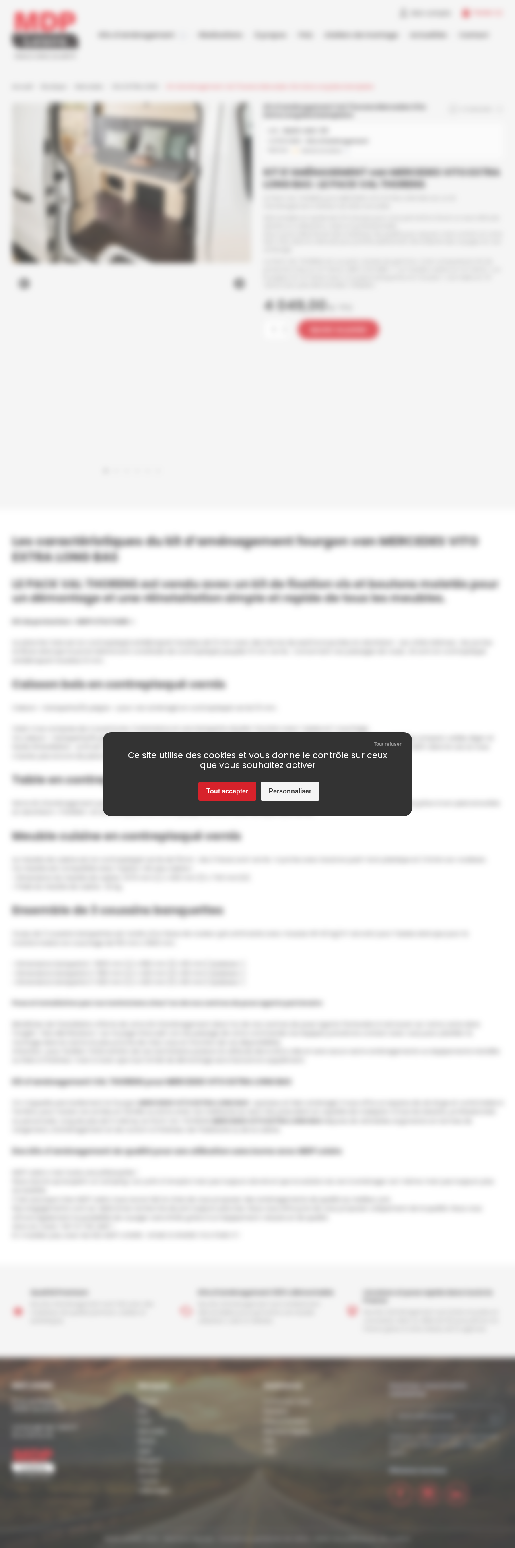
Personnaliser (290, 791)
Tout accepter (227, 791)
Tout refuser (388, 744)
